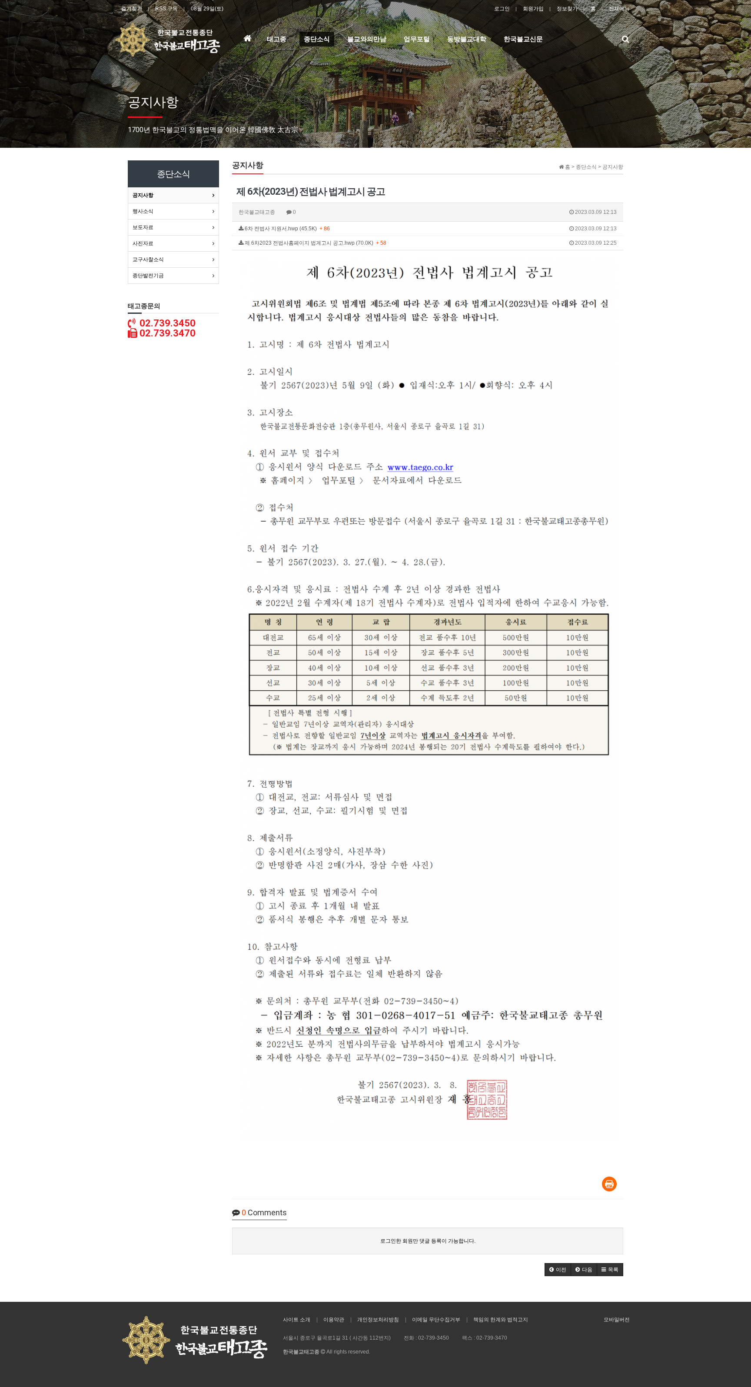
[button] (558, 1269)
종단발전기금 (148, 276)
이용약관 (333, 1320)
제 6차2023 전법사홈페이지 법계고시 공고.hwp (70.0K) (430, 243)
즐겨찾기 (131, 9)
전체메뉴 (619, 9)
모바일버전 (617, 1320)
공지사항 (143, 195)
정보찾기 (567, 9)
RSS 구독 (166, 9)
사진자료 (143, 243)
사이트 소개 (296, 1320)
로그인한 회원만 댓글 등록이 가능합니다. (427, 1241)
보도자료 (143, 227)
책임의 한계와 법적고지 (500, 1320)
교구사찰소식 (148, 259)
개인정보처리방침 (378, 1320)
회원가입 (533, 9)
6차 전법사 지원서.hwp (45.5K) (430, 229)
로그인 (502, 9)
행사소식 (143, 211)
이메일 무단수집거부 (436, 1320)
